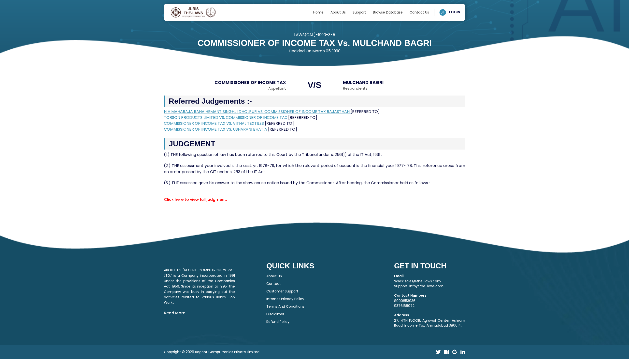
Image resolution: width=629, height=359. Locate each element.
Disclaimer (275, 314)
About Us (338, 12)
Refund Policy (277, 322)
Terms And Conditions (285, 306)
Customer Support (282, 291)
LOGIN (454, 12)
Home (318, 12)
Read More (174, 313)
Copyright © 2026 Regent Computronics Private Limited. (212, 351)
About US (274, 276)
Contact (273, 284)
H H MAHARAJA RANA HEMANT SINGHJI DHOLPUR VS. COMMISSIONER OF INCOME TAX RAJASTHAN (257, 111)
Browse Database (388, 12)
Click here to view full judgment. (195, 199)
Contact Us (419, 12)
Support (359, 12)
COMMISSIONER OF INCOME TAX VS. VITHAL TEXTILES (214, 123)
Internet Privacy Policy (285, 299)
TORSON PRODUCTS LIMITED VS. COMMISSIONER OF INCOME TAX (226, 117)
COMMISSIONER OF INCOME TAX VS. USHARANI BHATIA (216, 129)
